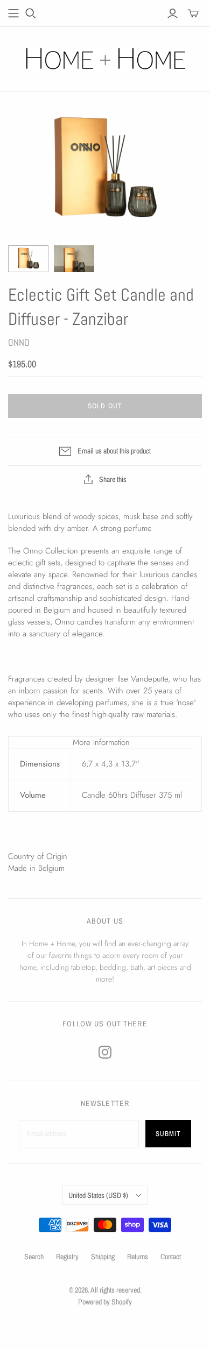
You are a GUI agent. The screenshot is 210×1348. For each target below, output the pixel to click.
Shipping (103, 1256)
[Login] (172, 13)
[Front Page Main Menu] (13, 13)
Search (34, 1256)
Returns (137, 1256)
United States (98, 1195)
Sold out (105, 405)
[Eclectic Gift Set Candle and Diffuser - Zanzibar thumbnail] (28, 258)
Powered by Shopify (105, 1302)
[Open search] (30, 13)
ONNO (19, 342)
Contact (170, 1256)
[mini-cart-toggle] (193, 13)
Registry (67, 1256)
